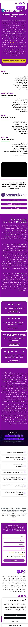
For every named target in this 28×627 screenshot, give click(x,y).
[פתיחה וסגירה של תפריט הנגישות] (3, 10)
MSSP (12, 42)
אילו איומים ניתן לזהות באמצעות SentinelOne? (14, 465)
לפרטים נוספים (14, 312)
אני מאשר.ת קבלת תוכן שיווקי (14, 556)
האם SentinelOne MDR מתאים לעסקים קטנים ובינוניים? (13, 485)
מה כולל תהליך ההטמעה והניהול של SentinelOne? (14, 493)
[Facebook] (25, 596)
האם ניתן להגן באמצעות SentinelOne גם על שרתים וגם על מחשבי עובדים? (13, 478)
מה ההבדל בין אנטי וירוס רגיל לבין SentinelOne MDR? (14, 458)
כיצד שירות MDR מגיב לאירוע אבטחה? (13, 472)
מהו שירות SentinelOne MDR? (15, 452)
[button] (16, 3)
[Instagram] (19, 596)
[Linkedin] (22, 596)
